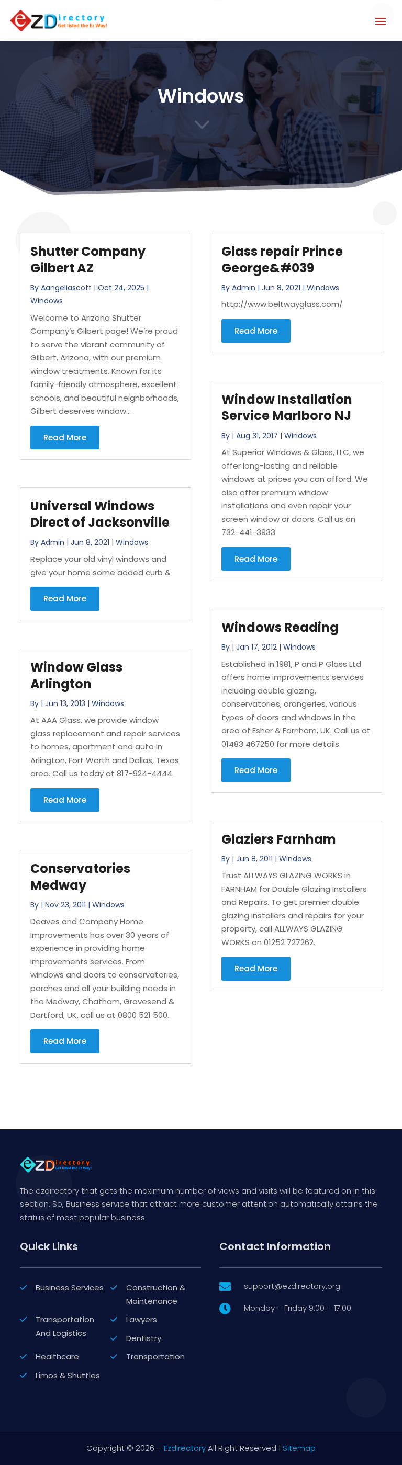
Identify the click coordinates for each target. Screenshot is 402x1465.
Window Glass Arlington (76, 675)
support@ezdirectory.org (292, 1285)
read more (64, 437)
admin (52, 542)
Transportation (155, 1356)
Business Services (70, 1287)
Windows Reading (280, 627)
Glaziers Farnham (278, 839)
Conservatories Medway (80, 876)
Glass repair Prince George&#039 (282, 259)
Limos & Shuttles (68, 1375)
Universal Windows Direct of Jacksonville (100, 514)
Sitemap (299, 1448)
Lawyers (141, 1319)
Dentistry (143, 1338)
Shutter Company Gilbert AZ (88, 259)
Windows (46, 301)
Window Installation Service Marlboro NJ (286, 407)
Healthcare (57, 1356)
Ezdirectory (185, 1448)
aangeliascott (66, 287)
